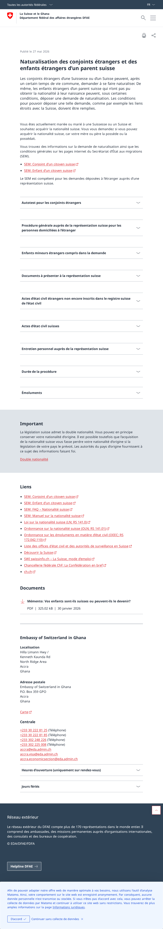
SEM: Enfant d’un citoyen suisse (48, 170)
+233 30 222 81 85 (33, 735)
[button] (156, 810)
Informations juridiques (69, 907)
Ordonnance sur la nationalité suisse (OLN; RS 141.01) (65, 528)
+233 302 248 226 (33, 740)
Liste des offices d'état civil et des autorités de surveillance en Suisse (76, 546)
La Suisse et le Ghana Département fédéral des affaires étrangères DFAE (55, 15)
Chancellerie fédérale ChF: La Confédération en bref (63, 565)
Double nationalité (34, 459)
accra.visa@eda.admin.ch (39, 754)
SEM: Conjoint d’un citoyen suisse (49, 164)
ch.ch (28, 571)
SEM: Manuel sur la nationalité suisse (52, 516)
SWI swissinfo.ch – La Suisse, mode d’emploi (57, 559)
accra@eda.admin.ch (35, 749)
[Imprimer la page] (144, 35)
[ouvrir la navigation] (153, 18)
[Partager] (153, 35)
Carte (24, 712)
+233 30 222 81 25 (33, 730)
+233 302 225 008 (33, 744)
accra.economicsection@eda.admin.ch (49, 759)
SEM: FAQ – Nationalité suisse (46, 509)
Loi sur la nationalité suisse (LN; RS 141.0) (55, 522)
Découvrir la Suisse (38, 552)
